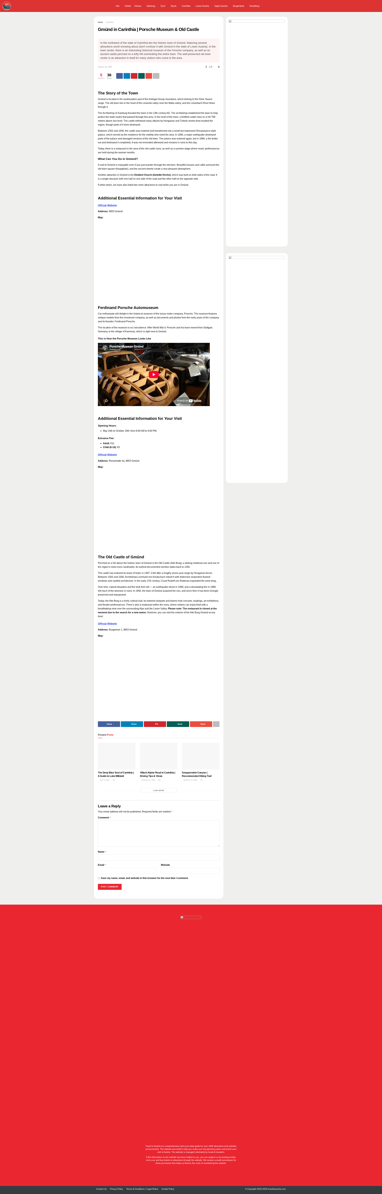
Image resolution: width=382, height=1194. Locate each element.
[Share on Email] (148, 76)
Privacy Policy (116, 1189)
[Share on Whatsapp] (141, 76)
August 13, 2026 (190, 780)
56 (159, 780)
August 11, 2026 (148, 780)
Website (165, 865)
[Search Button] (378, 6)
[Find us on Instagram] (372, 6)
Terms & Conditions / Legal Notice (142, 1189)
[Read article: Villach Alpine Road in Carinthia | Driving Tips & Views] (159, 756)
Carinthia (186, 6)
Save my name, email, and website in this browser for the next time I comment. (144, 878)
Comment (104, 817)
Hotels (128, 6)
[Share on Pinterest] (134, 76)
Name (102, 851)
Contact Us (101, 1189)
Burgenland (238, 6)
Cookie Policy (167, 1189)
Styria (173, 6)
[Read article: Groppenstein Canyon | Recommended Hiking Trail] (201, 756)
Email (102, 865)
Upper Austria (221, 6)
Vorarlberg (254, 6)
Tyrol (162, 6)
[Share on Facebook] (119, 76)
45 (201, 780)
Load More (158, 790)
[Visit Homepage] (6, 5)
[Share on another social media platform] (156, 76)
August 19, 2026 (105, 67)
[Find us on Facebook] (367, 6)
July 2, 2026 (104, 780)
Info (117, 6)
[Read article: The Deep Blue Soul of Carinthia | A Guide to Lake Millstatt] (116, 756)
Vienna (137, 6)
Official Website (107, 205)
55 (113, 780)
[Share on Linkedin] (127, 76)
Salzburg (150, 6)
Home (100, 22)
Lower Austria (202, 6)
